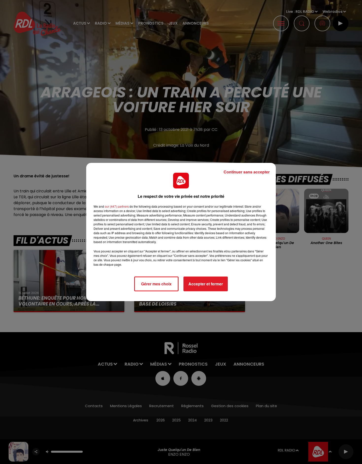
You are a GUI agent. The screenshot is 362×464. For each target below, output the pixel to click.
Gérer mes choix (156, 284)
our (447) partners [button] (117, 206)
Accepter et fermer (205, 284)
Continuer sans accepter (247, 172)
